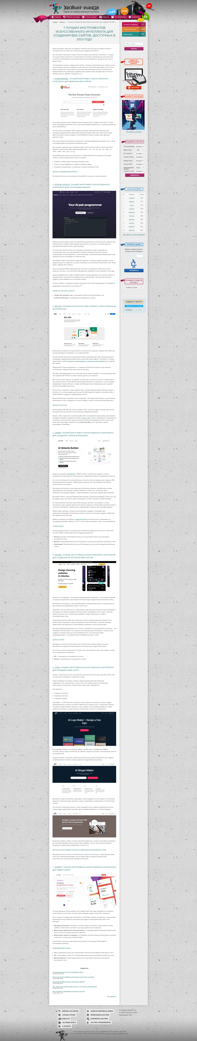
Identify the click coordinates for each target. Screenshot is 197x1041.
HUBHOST (132, 226)
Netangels (132, 219)
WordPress (71, 474)
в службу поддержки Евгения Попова (116, 1033)
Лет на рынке (128, 153)
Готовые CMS (128, 164)
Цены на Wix (86, 418)
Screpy (58, 867)
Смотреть (135, 88)
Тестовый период (129, 146)
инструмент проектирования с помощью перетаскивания (86, 361)
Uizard (58, 555)
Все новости (111, 996)
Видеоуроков (128, 34)
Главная (55, 22)
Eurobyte (131, 223)
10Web (58, 433)
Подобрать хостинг (99, 1018)
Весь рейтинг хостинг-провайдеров (134, 234)
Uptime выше (128, 150)
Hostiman (131, 201)
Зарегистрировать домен (101, 1011)
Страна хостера (128, 157)
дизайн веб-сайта (81, 519)
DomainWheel (62, 79)
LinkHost (131, 209)
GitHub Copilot (62, 185)
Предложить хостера (99, 1015)
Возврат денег (128, 160)
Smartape (131, 198)
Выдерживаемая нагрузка (129, 168)
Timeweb (131, 216)
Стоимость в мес (129, 171)
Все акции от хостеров (133, 132)
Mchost (132, 205)
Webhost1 (132, 230)
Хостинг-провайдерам (100, 1022)
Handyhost (132, 212)
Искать (134, 49)
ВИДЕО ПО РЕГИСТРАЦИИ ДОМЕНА (133, 61)
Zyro (57, 667)
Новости (62, 22)
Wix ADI (58, 306)
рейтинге (134, 24)
